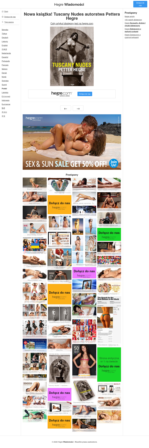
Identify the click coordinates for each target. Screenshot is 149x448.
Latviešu (5, 92)
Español (5, 57)
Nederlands (6, 53)
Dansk (4, 73)
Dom (6, 11)
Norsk (4, 76)
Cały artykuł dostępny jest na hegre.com (72, 23)
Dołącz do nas (140, 4)
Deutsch (5, 37)
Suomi (4, 84)
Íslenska (5, 29)
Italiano (4, 69)
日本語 (4, 49)
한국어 (4, 112)
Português (6, 61)
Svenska (5, 80)
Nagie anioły (130, 16)
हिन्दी (3, 108)
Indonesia (5, 100)
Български (6, 104)
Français (5, 65)
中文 (3, 116)
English (5, 45)
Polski (4, 88)
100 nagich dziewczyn (133, 19)
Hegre (69, 4)
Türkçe (4, 33)
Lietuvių (5, 41)
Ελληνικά (6, 96)
